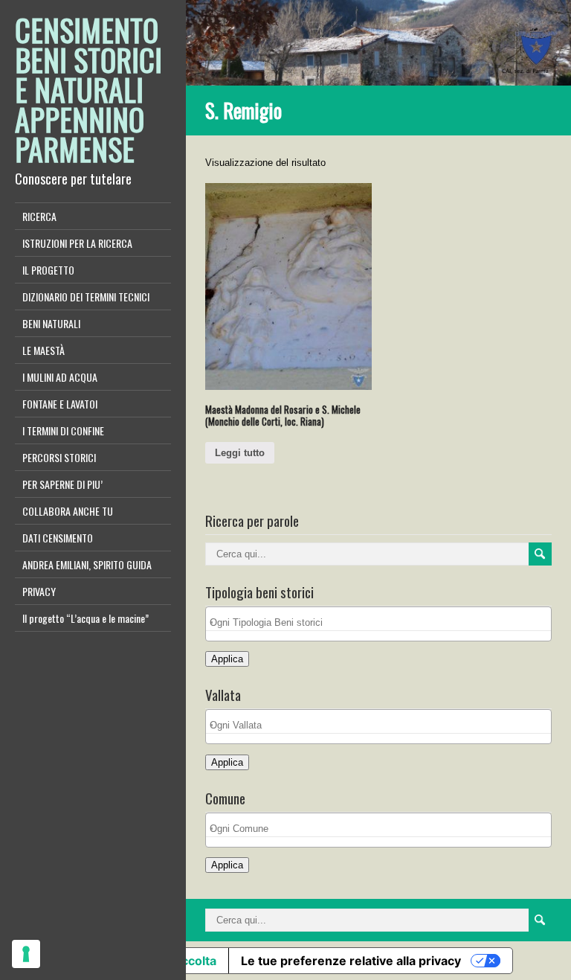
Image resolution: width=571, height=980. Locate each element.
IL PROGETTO (48, 270)
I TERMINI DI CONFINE (63, 430)
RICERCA (39, 216)
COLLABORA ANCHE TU (67, 511)
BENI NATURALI (51, 323)
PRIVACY (39, 591)
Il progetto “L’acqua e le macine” (85, 618)
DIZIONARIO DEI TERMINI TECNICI (85, 296)
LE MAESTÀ (43, 350)
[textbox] (382, 622)
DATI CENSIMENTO (57, 537)
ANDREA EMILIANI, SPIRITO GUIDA (87, 564)
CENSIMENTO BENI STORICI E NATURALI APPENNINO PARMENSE (88, 89)
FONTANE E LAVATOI (59, 403)
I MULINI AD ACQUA (59, 377)
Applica (227, 658)
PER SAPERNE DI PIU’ (62, 484)
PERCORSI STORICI (59, 457)
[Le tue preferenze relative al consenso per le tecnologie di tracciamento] (26, 954)
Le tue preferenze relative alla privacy (351, 960)
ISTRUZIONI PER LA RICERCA (77, 243)
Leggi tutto (240, 452)
